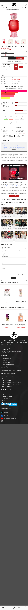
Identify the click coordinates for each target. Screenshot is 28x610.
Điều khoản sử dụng (6, 362)
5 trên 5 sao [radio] (18, 255)
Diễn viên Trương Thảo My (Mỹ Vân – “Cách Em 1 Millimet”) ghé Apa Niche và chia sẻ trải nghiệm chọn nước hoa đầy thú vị (7, 227)
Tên (3, 263)
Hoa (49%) (3, 96)
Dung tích (2, 52)
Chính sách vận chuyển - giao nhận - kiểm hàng (11, 382)
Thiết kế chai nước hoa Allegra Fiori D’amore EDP (14, 147)
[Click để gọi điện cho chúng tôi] (14, 608)
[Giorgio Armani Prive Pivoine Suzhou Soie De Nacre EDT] (20, 292)
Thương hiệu (9, 7)
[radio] (7, 55)
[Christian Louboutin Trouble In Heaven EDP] (7, 317)
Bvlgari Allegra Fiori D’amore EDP (10, 185)
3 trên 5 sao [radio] (8, 255)
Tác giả (3, 400)
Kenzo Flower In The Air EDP (7, 300)
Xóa (26, 51)
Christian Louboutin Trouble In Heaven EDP (7, 325)
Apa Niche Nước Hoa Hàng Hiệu (10, 418)
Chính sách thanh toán (6, 380)
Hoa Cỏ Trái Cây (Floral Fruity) (17, 79)
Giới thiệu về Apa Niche (6, 358)
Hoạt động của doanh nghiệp (8, 364)
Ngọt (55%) (3, 94)
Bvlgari (14, 7)
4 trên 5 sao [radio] (12, 255)
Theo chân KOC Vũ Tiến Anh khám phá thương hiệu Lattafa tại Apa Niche (21, 227)
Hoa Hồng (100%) (5, 90)
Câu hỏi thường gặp (6, 398)
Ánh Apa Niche (6, 412)
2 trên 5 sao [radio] (4, 255)
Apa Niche (3, 7)
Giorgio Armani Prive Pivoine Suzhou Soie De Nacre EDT (20, 301)
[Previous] (3, 25)
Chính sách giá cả (5, 378)
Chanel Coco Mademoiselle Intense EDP (20, 325)
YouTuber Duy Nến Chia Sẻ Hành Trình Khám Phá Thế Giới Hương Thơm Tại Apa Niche (7, 239)
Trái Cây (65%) (4, 92)
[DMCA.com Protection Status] (13, 404)
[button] (2, 4)
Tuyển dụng (4, 360)
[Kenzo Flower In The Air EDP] (7, 292)
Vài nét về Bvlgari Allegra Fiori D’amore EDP (13, 145)
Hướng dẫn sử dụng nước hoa (7, 396)
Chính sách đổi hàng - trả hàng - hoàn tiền (10, 384)
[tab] (14, 140)
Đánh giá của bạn (5, 253)
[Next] (25, 25)
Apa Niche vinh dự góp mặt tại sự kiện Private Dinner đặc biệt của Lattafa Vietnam (7, 215)
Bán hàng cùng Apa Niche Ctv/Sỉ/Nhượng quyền (11, 370)
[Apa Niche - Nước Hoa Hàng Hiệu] (14, 4)
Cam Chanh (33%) (4, 98)
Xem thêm (14, 149)
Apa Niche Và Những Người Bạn (21, 215)
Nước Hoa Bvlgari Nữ (22, 7)
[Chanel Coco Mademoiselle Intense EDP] (20, 317)
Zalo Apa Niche (6, 421)
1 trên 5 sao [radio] (2, 255)
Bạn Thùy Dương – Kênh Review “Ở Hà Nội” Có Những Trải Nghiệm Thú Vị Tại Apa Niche (20, 239)
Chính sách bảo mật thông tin (8, 386)
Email (3, 268)
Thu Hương (8, 199)
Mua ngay (20, 58)
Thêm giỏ (12, 58)
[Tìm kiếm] (26, 4)
